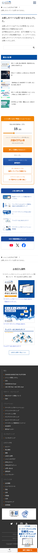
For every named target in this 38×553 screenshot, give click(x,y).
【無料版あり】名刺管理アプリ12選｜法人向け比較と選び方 (22, 83)
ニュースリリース (10, 486)
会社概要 (7, 483)
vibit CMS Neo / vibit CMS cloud (14, 387)
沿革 (6, 492)
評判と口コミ (9, 462)
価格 (6, 453)
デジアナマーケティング (12, 417)
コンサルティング (10, 438)
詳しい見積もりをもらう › (17, 150)
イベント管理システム (11, 377)
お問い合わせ (9, 468)
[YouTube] (11, 245)
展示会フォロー (9, 429)
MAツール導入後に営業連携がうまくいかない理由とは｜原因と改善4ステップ (23, 93)
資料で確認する (27, 550)
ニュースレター (9, 474)
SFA (6, 381)
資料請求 (7, 471)
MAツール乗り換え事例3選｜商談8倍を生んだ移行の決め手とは (23, 64)
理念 (6, 489)
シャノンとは (8, 479)
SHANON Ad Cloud (10, 384)
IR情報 (7, 495)
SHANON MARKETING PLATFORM (15, 374)
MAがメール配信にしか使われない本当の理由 (23, 74)
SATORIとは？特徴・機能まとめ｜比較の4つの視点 (22, 103)
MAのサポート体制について (13, 395)
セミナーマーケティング (12, 420)
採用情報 (7, 505)
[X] (17, 245)
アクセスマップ (9, 502)
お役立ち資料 (9, 456)
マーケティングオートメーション (14, 407)
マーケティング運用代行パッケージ (15, 423)
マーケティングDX (10, 413)
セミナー (7, 446)
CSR (6, 498)
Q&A (6, 398)
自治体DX (8, 426)
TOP (10, 7)
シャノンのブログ (10, 459)
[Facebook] (24, 245)
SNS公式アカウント (11, 465)
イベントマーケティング (12, 410)
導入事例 (7, 449)
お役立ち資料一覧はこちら (18, 352)
